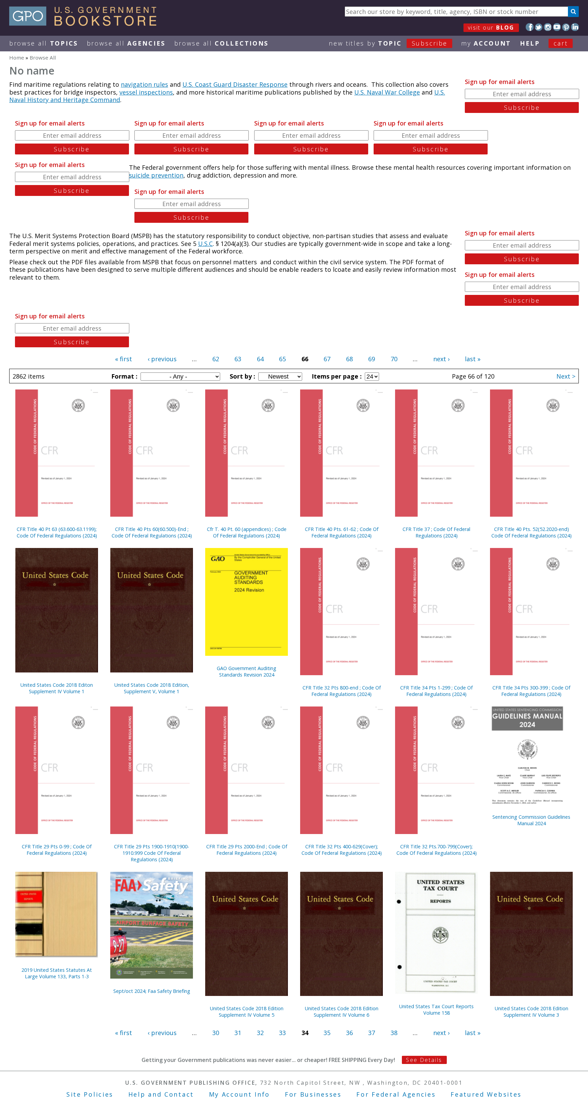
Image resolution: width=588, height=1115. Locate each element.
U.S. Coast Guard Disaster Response (235, 84)
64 (260, 359)
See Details (424, 1060)
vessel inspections (146, 92)
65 (282, 359)
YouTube (557, 27)
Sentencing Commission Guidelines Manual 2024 (531, 820)
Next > (565, 376)
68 (349, 359)
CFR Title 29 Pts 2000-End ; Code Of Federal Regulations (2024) (246, 849)
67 (327, 359)
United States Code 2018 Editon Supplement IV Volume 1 (56, 688)
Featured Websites (486, 1094)
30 (215, 1033)
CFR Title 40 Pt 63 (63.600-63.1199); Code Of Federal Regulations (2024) (57, 532)
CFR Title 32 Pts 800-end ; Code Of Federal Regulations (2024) (342, 690)
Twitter (539, 27)
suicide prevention (156, 175)
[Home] (86, 23)
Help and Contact (161, 1094)
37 (371, 1033)
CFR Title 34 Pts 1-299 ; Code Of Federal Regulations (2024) (436, 690)
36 (349, 1033)
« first (123, 359)
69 (371, 359)
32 (260, 1033)
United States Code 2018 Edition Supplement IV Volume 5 (246, 1011)
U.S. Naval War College (387, 92)
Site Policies (89, 1094)
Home (16, 57)
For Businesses (313, 1094)
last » (472, 359)
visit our (491, 27)
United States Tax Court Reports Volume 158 (436, 1009)
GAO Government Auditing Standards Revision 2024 (246, 671)
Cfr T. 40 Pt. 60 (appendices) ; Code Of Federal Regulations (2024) (247, 532)
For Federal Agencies (396, 1094)
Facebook (530, 27)
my (486, 43)
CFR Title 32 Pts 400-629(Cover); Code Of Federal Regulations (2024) (341, 849)
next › (441, 359)
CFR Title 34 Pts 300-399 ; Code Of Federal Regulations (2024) (531, 690)
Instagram (548, 27)
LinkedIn (575, 27)
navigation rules (144, 84)
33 (282, 1033)
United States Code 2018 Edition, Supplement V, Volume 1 (151, 688)
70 (394, 359)
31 (237, 1033)
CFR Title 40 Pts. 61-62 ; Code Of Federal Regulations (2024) (341, 532)
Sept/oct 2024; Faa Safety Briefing (151, 991)
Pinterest (566, 27)
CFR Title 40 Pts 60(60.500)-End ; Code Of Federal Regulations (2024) (152, 532)
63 (237, 359)
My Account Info (239, 1094)
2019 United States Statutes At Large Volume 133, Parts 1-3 (56, 973)
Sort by (242, 376)
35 (327, 1033)
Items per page (336, 376)
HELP (530, 43)
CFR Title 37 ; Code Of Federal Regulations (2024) (436, 532)
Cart (561, 43)
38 (394, 1033)
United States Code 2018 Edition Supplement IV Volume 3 (531, 1011)
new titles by (388, 43)
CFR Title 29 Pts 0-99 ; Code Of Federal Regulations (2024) (57, 849)
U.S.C (205, 243)
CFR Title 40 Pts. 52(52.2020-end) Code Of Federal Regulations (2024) (531, 532)
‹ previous (162, 359)
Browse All (43, 43)
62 (215, 359)
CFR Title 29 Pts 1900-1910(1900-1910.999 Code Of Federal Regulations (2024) (151, 853)
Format (123, 376)
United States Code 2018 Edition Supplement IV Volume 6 (341, 1011)
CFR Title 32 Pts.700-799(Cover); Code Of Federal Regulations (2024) (436, 849)
